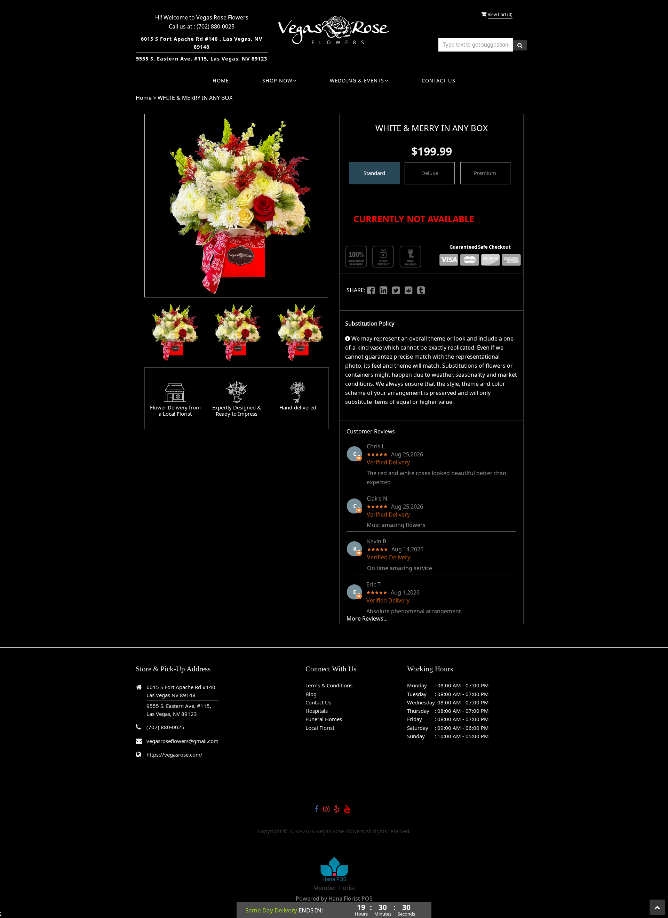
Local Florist (319, 727)
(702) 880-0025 (215, 26)
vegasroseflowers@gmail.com (182, 740)
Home (221, 80)
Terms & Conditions (328, 685)
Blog (311, 694)
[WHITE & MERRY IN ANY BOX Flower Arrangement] (174, 332)
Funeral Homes (323, 719)
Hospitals (316, 710)
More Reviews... (367, 618)
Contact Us (438, 80)
